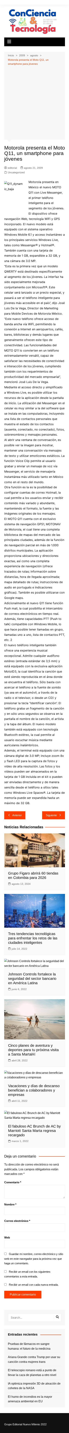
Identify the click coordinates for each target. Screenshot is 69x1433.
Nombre (10, 1204)
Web (7, 1237)
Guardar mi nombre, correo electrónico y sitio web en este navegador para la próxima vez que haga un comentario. (33, 1258)
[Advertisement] (34, 102)
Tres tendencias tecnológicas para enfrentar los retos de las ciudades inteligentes (32, 938)
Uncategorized (16, 172)
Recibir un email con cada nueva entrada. (34, 1284)
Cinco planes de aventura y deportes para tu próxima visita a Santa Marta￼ (33, 1049)
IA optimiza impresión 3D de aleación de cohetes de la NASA (34, 1386)
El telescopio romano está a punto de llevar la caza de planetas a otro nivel (32, 1373)
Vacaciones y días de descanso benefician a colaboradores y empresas (34, 1090)
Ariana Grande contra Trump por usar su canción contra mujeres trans (34, 1359)
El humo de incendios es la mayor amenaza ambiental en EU (30, 1399)
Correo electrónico (17, 1220)
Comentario (12, 1182)
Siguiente (51, 815)
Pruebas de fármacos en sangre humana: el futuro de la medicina (29, 1346)
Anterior (17, 815)
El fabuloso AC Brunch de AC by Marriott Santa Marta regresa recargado (34, 1130)
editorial (12, 167)
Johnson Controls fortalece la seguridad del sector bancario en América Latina (32, 978)
